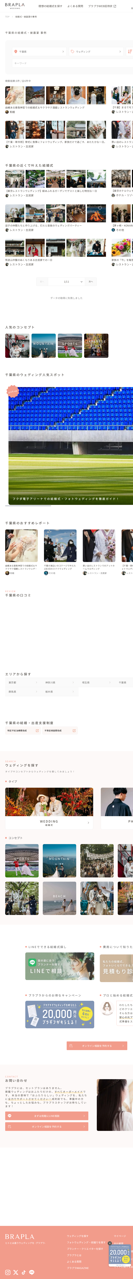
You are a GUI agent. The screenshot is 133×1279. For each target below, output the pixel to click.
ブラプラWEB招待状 (100, 6)
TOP (7, 16)
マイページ (120, 1236)
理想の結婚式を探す (50, 6)
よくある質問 (75, 6)
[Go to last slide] (9, 443)
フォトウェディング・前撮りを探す (86, 1242)
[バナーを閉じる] (110, 1243)
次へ (91, 281)
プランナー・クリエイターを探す (85, 1248)
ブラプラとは (74, 1255)
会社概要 (118, 1243)
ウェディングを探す (77, 1236)
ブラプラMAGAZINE (77, 1268)
